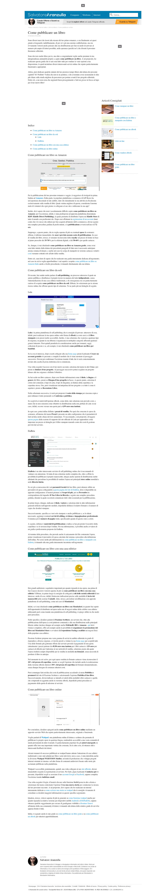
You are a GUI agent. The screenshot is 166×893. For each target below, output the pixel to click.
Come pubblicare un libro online (45, 148)
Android (75, 800)
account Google (68, 774)
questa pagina (33, 419)
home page (72, 353)
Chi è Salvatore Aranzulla (45, 886)
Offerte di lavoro (91, 886)
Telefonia (86, 14)
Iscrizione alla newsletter (63, 886)
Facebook (80, 774)
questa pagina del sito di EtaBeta (66, 489)
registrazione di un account (83, 219)
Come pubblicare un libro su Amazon (47, 130)
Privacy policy (102, 886)
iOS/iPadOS (84, 800)
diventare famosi (86, 803)
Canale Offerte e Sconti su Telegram (48, 22)
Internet (97, 14)
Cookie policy (112, 886)
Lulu (39, 137)
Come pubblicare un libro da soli (45, 134)
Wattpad (45, 737)
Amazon (39, 198)
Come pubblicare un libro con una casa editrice (51, 144)
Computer (74, 14)
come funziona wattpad (78, 798)
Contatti (74, 886)
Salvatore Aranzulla (35, 36)
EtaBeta (41, 141)
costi (29, 253)
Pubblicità (82, 886)
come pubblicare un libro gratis (70, 813)
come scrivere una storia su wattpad (59, 790)
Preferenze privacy (124, 886)
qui (89, 625)
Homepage (32, 886)
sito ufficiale (86, 769)
